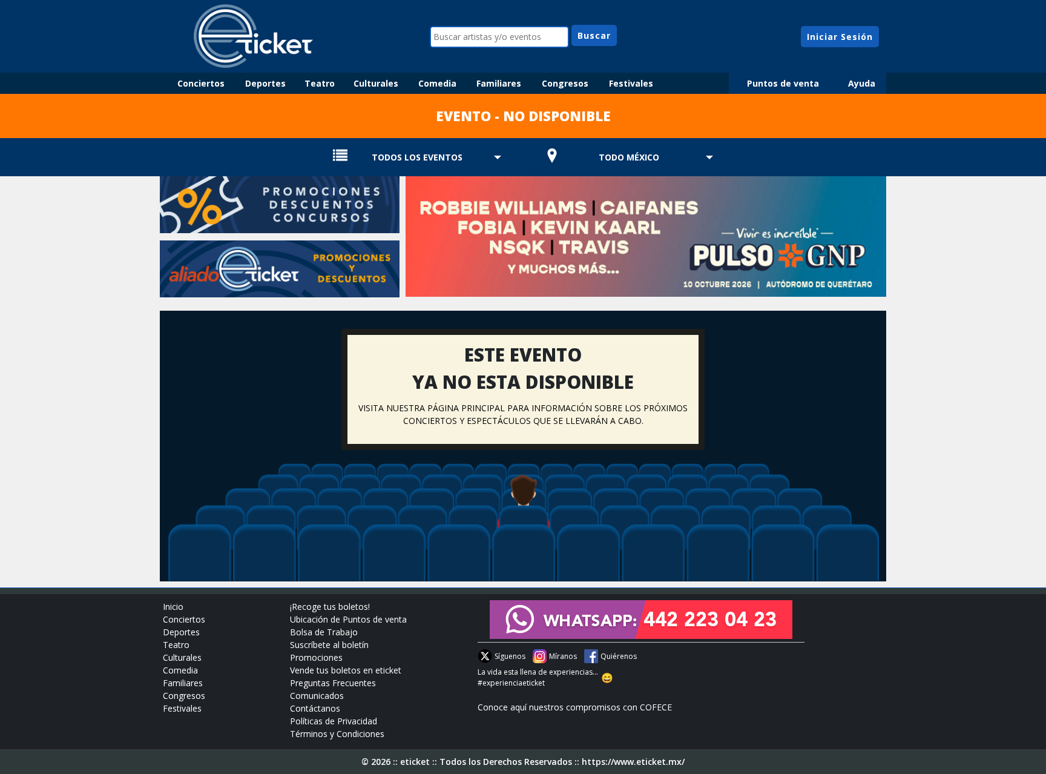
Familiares (498, 83)
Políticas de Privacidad (333, 721)
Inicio (173, 606)
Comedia (437, 83)
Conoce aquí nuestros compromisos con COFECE (575, 707)
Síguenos (510, 656)
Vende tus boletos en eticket (345, 670)
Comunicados (317, 695)
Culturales (376, 83)
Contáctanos (315, 708)
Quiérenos (618, 656)
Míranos (563, 656)
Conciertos (201, 83)
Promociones (316, 657)
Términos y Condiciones (337, 733)
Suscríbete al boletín (329, 644)
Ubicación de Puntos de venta (348, 619)
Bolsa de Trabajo (324, 632)
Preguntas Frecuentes (333, 683)
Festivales (631, 83)
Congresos (565, 83)
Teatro (319, 83)
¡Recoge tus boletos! (330, 606)
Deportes (265, 83)
